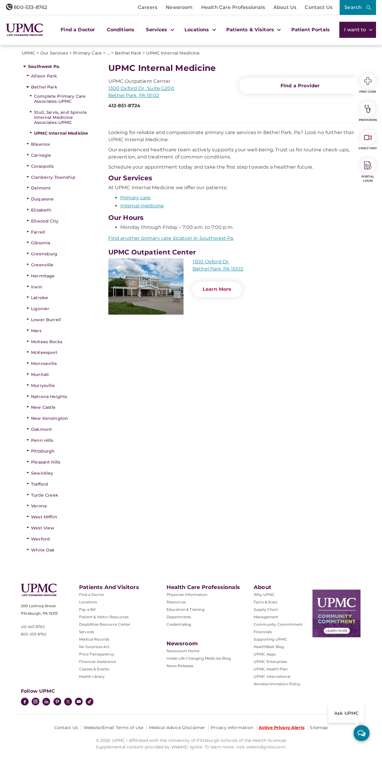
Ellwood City (44, 221)
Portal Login (367, 179)
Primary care (135, 198)
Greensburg (44, 254)
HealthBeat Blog (269, 646)
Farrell (38, 232)
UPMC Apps (265, 654)
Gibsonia (40, 243)
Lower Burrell (46, 319)
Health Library (92, 676)
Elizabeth (41, 210)
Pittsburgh (43, 451)
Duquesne (42, 199)
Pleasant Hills (45, 462)
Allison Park (44, 76)
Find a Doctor (78, 29)
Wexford (40, 539)
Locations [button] (197, 29)
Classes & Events (94, 669)
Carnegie (41, 155)
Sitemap (319, 727)
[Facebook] (25, 702)
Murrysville (43, 385)
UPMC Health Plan (271, 669)
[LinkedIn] (46, 702)
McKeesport (44, 352)
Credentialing (179, 624)
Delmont (41, 188)
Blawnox (40, 144)
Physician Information (187, 594)
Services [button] (157, 29)
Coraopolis (42, 166)
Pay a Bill (87, 609)
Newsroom (179, 7)
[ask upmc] (361, 733)
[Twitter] (68, 702)
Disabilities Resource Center (104, 624)
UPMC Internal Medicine (61, 133)
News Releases (180, 666)
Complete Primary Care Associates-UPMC (60, 99)
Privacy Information (232, 727)
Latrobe (39, 297)
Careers (147, 7)
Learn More (217, 289)
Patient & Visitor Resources (104, 617)
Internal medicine (142, 206)
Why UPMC (264, 594)
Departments (179, 617)
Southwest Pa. (44, 66)
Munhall (40, 374)
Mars (36, 330)
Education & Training (185, 609)
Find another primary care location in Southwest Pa (170, 238)
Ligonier (40, 308)
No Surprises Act (94, 646)
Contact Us (318, 7)
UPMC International (272, 676)
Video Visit (367, 148)
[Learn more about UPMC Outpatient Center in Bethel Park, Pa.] (146, 286)
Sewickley (42, 473)
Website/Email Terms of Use (114, 727)
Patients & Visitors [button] (250, 29)
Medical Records (94, 639)
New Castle (43, 407)
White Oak (43, 550)
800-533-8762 (30, 7)
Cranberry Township (53, 177)
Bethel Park (44, 87)
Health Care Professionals (233, 7)
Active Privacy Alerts (281, 727)
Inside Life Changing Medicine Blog (199, 658)
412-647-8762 (33, 626)
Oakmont (41, 429)
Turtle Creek (44, 495)
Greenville (42, 265)
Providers (368, 120)
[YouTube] (79, 702)
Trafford (39, 484)
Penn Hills (42, 440)
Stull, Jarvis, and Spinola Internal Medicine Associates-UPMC (60, 117)
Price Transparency (96, 654)
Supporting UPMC (270, 639)
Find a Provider (300, 85)
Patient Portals (310, 29)
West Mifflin (44, 517)
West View (42, 528)
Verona (39, 506)
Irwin (36, 287)
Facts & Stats (265, 602)
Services (86, 632)
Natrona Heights (49, 396)
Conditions (121, 29)
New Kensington (49, 418)
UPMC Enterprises (270, 661)
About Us (284, 7)
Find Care (368, 92)
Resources (176, 602)
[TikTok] (89, 702)
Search (353, 7)
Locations (88, 602)
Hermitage (43, 276)
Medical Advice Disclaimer (177, 727)
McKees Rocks (46, 341)
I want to (355, 29)
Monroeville (44, 363)
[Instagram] (35, 702)
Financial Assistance (97, 661)
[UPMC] (24, 30)
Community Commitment (278, 624)
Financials (263, 632)
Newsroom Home (183, 651)
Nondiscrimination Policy (277, 684)
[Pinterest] (57, 702)
